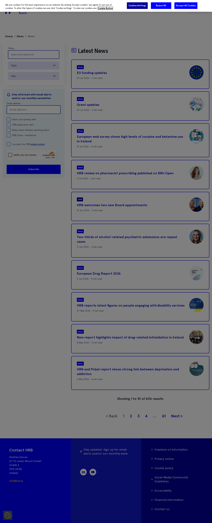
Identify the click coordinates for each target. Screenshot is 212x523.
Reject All (161, 5)
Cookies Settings (137, 5)
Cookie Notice (105, 8)
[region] (106, 6)
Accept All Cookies (186, 5)
